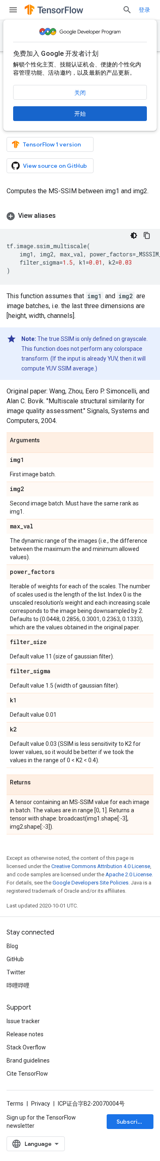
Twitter (16, 972)
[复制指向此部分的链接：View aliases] (64, 216)
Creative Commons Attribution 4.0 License (100, 866)
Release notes (25, 1034)
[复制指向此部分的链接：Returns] (39, 783)
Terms (15, 1103)
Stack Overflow (26, 1047)
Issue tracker (23, 1021)
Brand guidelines (28, 1060)
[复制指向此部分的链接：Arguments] (48, 441)
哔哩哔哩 (18, 985)
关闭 (80, 92)
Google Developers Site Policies (90, 883)
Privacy (40, 1103)
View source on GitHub (55, 165)
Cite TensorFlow (27, 1073)
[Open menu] (13, 10)
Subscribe (131, 1121)
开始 (80, 113)
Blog (12, 946)
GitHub (15, 959)
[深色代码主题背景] (133, 235)
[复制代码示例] (146, 235)
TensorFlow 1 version (52, 144)
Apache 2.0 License (128, 874)
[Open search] (127, 10)
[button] (80, 216)
